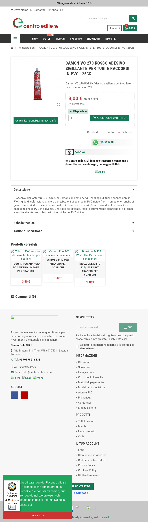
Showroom (84, 367)
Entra (81, 450)
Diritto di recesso (88, 475)
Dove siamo (19, 10)
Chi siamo (84, 362)
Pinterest (126, 132)
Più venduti (84, 397)
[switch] (12, 507)
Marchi (82, 426)
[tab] (74, 189)
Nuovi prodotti (86, 431)
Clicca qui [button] (25, 504)
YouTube (24, 395)
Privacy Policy (86, 465)
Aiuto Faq (55, 10)
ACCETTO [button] (37, 515)
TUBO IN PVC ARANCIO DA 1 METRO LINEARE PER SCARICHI (26, 267)
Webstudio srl (101, 517)
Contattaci (39, 10)
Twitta (110, 132)
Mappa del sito (87, 407)
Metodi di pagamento (91, 382)
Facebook (14, 395)
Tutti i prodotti (86, 421)
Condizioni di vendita (90, 377)
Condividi (92, 132)
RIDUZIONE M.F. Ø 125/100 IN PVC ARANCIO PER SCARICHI (90, 269)
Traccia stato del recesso (74, 492)
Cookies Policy (87, 470)
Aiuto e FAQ (85, 392)
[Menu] (18, 482)
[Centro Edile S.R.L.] (36, 22)
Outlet (81, 436)
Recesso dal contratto (74, 486)
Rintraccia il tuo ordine (91, 460)
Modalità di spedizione (91, 387)
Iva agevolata (86, 372)
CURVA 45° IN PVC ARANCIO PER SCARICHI (58, 264)
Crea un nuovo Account (92, 455)
